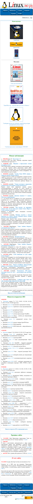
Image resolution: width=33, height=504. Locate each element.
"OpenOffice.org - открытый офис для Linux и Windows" (16, 105)
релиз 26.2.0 (10, 398)
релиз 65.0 (10, 410)
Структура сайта (12, 492)
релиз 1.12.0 (10, 346)
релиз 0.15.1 (12, 400)
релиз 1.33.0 (10, 382)
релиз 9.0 (10, 396)
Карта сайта (20, 492)
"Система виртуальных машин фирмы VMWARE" (16, 147)
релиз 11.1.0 (10, 337)
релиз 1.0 (11, 339)
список (29, 453)
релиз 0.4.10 (11, 379)
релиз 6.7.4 (10, 425)
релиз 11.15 (11, 351)
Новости (5, 10)
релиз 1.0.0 (10, 384)
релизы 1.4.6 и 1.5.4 (13, 348)
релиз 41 (10, 375)
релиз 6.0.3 (11, 372)
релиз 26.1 (12, 334)
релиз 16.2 (10, 420)
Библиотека (13, 10)
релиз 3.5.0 (10, 315)
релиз (9, 389)
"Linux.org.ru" (8, 473)
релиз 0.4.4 (11, 421)
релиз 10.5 (11, 343)
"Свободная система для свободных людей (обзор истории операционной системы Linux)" (16, 124)
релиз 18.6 (10, 324)
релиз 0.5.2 (10, 306)
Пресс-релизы (28, 492)
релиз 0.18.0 (10, 322)
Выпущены (5, 301)
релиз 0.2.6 (11, 392)
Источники (4, 492)
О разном (13, 13)
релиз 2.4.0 (10, 304)
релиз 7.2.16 (10, 314)
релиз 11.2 (12, 319)
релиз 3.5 (10, 390)
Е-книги (20, 10)
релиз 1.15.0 (11, 358)
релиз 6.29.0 (10, 326)
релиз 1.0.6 (10, 406)
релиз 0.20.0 (10, 418)
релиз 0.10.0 (11, 361)
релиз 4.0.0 (10, 310)
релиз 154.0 (10, 312)
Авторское (26, 10)
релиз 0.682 (11, 403)
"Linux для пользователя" (16, 83)
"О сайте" (25, 439)
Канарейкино (16, 58)
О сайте (20, 13)
